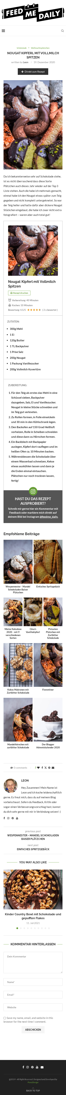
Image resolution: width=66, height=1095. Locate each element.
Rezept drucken (20, 293)
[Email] (42, 1067)
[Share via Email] (53, 767)
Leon (25, 62)
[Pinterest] (32, 1067)
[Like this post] (38, 767)
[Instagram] (27, 1067)
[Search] (62, 31)
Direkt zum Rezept (35, 71)
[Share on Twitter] (45, 767)
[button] (7, 899)
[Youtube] (37, 1067)
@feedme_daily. (49, 516)
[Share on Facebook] (42, 767)
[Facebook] (23, 1067)
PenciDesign (33, 1082)
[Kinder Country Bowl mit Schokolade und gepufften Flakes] (33, 889)
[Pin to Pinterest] (49, 767)
